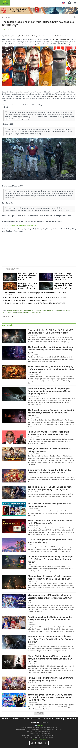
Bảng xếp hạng (28, 719)
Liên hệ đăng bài (40, 743)
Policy (44, 739)
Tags (4, 310)
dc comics (21, 310)
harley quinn (27, 310)
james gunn (65, 310)
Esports (45, 722)
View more (39, 713)
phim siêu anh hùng (40, 310)
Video (38, 719)
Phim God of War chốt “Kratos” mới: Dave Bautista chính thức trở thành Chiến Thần (31, 297)
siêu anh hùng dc (51, 310)
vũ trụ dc (59, 310)
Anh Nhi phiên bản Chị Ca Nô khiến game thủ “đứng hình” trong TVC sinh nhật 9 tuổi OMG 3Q (50, 619)
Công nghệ (60, 719)
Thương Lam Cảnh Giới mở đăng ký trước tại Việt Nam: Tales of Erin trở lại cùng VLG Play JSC (50, 598)
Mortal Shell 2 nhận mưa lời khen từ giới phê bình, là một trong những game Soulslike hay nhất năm (50, 659)
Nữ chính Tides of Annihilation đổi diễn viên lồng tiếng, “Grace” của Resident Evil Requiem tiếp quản (50, 639)
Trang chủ (6, 719)
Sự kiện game (48, 719)
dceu (33, 310)
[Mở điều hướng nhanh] (74, 16)
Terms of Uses (36, 739)
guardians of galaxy (12, 310)
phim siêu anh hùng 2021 (34, 312)
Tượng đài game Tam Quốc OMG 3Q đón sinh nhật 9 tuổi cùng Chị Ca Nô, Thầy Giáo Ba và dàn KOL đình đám (50, 697)
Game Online (34, 722)
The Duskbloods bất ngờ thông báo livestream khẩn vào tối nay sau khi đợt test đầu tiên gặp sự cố (63, 276)
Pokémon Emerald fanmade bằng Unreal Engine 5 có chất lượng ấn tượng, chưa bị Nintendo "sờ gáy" (51, 559)
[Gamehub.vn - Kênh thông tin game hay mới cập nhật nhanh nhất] (5, 2)
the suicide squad (22, 312)
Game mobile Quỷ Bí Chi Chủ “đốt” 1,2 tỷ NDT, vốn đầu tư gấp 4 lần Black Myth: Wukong (27, 276)
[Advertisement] (39, 249)
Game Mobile (71, 719)
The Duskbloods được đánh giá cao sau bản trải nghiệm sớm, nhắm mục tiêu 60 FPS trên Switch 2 (51, 413)
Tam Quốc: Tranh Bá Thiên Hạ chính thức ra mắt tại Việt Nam (24, 300)
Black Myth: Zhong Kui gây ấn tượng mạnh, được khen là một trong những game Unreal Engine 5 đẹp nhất (63, 286)
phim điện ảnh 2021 (11, 312)
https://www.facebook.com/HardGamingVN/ (22, 225)
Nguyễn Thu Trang (7, 29)
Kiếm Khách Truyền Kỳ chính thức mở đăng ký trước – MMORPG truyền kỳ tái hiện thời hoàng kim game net (27, 286)
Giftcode (16, 719)
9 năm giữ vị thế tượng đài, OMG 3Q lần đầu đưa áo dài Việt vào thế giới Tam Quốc (31, 303)
